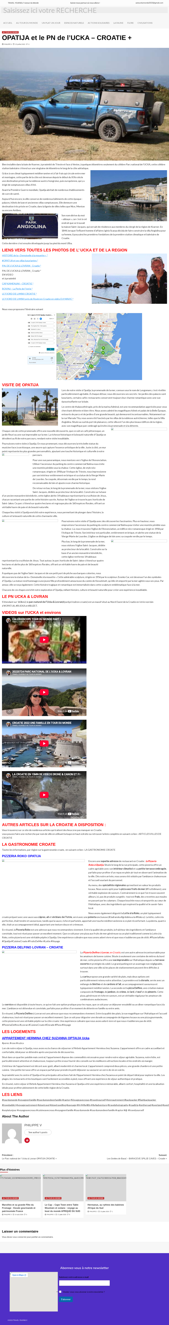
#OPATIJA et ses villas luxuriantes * (20, 260)
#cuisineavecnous (45, 1110)
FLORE (130, 23)
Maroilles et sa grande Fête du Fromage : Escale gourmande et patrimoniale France (18, 1208)
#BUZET (32, 605)
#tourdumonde (81, 1110)
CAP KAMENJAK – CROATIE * (17, 283)
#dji (125, 1110)
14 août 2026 (19, 1214)
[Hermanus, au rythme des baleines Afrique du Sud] (106, 1187)
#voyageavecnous (26, 1110)
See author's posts (38, 1132)
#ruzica (20, 1043)
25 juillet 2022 (20, 44)
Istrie (142, 601)
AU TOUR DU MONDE (27, 23)
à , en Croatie (101, 952)
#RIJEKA (20, 605)
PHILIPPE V (8, 44)
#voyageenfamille (64, 1110)
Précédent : (29, 1157)
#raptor (119, 1110)
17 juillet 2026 (62, 1214)
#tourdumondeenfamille (102, 1110)
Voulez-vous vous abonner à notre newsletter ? (84, 1292)
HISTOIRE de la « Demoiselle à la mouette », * (25, 255)
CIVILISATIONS (145, 23)
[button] (84, 349)
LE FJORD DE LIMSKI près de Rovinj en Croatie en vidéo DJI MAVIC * (37, 298)
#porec (5, 1043)
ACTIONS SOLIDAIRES (98, 23)
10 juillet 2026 (104, 1211)
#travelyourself (136, 1110)
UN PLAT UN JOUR (51, 23)
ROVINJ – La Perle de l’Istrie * (17, 288)
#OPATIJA (9, 605)
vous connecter (19, 1237)
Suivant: (137, 1157)
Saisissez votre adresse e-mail (74, 1277)
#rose (13, 1043)
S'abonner (66, 1299)
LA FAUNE (118, 23)
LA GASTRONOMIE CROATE (99, 849)
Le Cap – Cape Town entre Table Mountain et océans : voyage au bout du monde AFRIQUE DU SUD (62, 1208)
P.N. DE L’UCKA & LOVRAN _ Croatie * (21, 265)
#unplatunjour (9, 1110)
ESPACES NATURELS (74, 23)
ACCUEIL (7, 23)
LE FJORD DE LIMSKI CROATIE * (19, 293)
